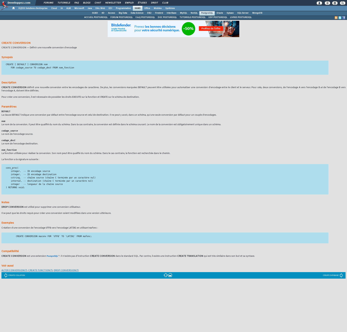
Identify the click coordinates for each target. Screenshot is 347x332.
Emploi (129, 2)
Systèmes (170, 8)
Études (142, 2)
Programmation (123, 8)
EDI (110, 8)
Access (111, 13)
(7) (14, 270)
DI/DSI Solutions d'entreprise (33, 8)
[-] (170, 275)
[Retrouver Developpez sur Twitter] (340, 17)
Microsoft (79, 8)
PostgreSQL (207, 13)
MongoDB (257, 13)
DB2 (149, 13)
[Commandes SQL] (166, 275)
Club (165, 2)
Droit (154, 2)
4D (103, 13)
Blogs (87, 2)
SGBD (138, 8)
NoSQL (194, 13)
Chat (97, 2)
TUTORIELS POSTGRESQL (192, 17)
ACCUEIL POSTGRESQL (96, 17)
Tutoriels (63, 2)
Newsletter (113, 2)
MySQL (183, 13)
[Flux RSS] (336, 17)
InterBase (171, 13)
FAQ (76, 2)
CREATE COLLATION (16, 275)
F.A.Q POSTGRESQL (145, 17)
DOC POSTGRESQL (167, 17)
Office (147, 8)
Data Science (137, 13)
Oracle (220, 13)
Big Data (123, 13)
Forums (48, 2)
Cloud (54, 8)
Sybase (230, 13)
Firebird (159, 13)
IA (62, 8)
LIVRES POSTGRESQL (241, 17)
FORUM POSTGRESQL (121, 17)
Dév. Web (100, 8)
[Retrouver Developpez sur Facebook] (343, 17)
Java (90, 8)
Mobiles (158, 8)
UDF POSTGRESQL (217, 17)
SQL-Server (243, 13)
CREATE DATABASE (331, 275)
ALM (68, 8)
